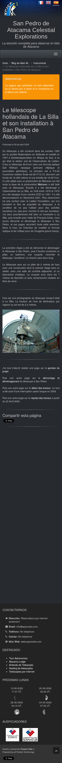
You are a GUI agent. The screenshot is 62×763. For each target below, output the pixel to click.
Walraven (42, 184)
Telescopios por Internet (21, 671)
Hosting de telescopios (21, 668)
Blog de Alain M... (21, 63)
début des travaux (41, 388)
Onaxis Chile (26, 749)
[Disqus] (31, 471)
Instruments (40, 63)
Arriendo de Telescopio (21, 665)
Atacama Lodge (17, 661)
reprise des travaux (41, 398)
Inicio (5, 63)
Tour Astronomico (18, 658)
